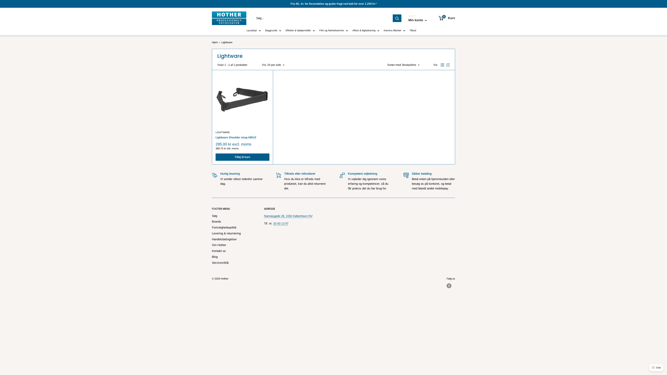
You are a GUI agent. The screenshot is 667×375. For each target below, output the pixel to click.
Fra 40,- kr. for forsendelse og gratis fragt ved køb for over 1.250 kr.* (334, 3)
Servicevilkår (220, 262)
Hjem (215, 42)
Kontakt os (219, 251)
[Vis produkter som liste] (448, 64)
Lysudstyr (252, 30)
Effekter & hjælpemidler (298, 30)
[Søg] (397, 18)
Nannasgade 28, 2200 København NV (288, 216)
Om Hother (219, 245)
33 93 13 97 (280, 223)
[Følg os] (449, 285)
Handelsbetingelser (224, 239)
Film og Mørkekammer (331, 30)
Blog (215, 257)
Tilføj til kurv (242, 157)
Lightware (223, 132)
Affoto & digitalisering (364, 30)
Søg (214, 216)
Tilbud (413, 30)
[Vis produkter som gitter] (442, 64)
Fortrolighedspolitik (224, 227)
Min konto (416, 20)
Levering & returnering (226, 233)
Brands (216, 221)
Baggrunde (271, 30)
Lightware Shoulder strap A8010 (236, 137)
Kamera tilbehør (392, 30)
